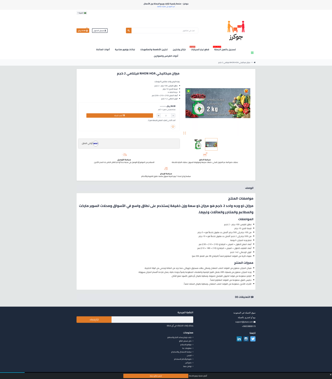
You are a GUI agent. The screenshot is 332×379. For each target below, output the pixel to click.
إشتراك (93, 319)
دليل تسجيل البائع (185, 341)
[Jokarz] (236, 30)
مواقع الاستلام (186, 344)
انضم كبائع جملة (156, 376)
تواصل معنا (187, 366)
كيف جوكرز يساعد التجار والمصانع (179, 337)
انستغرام (246, 338)
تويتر (252, 338)
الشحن (189, 355)
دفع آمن (188, 362)
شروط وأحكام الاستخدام (183, 359)
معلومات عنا (187, 348)
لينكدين (239, 338)
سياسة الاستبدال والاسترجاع (181, 351)
